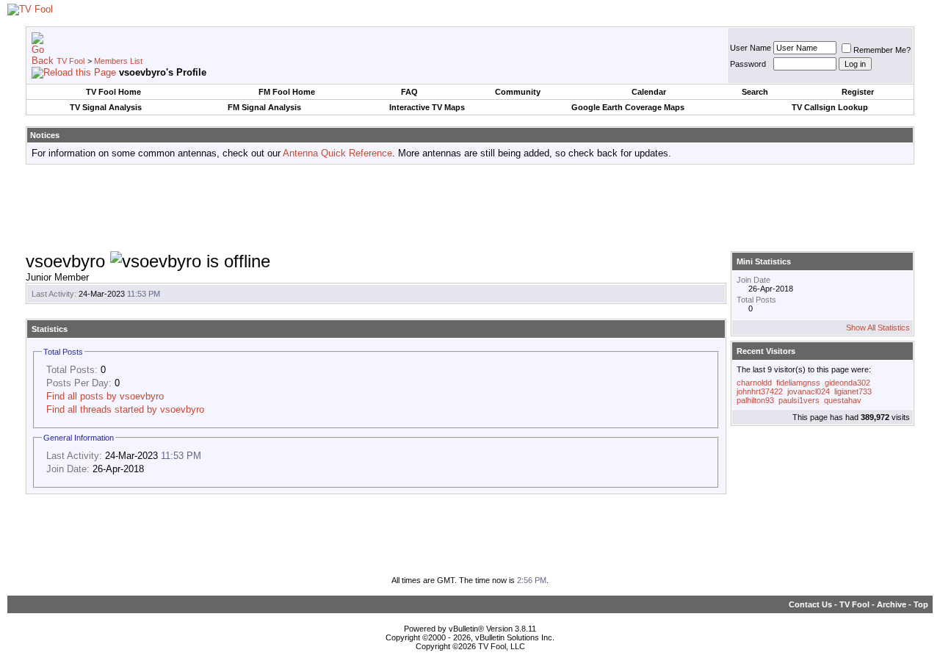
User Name (750, 47)
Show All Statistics (878, 327)
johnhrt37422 (760, 391)
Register (858, 91)
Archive (891, 604)
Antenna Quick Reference (337, 153)
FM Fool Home (286, 91)
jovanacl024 (808, 391)
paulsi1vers (799, 400)
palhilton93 (755, 400)
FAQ (409, 91)
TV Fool (70, 61)
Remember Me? (882, 50)
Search (755, 91)
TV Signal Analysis (106, 107)
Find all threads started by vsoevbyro (125, 409)
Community (517, 91)
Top (921, 604)
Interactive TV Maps (427, 107)
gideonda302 (847, 382)
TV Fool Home (113, 91)
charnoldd (754, 382)
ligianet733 (853, 391)
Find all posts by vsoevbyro (105, 396)
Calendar (649, 91)
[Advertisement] (470, 209)
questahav (842, 400)
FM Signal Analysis (264, 107)
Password (748, 63)
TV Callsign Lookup (830, 107)
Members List (118, 61)
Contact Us (810, 604)
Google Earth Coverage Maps (627, 107)
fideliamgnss (798, 382)
